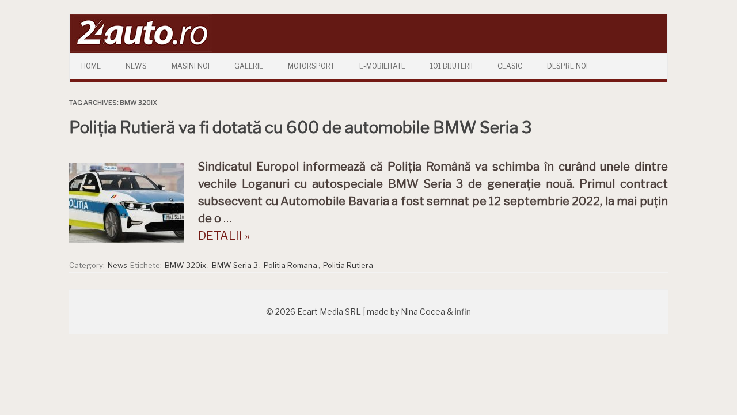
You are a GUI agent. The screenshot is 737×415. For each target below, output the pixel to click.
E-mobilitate (382, 66)
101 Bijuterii (451, 66)
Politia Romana (290, 265)
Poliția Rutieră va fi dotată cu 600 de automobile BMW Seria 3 (300, 127)
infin (463, 311)
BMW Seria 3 (235, 265)
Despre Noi (567, 66)
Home (91, 66)
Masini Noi (191, 66)
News (136, 66)
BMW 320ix (185, 265)
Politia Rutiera (348, 265)
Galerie (248, 66)
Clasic (509, 66)
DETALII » (224, 236)
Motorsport (311, 66)
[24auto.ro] (141, 49)
